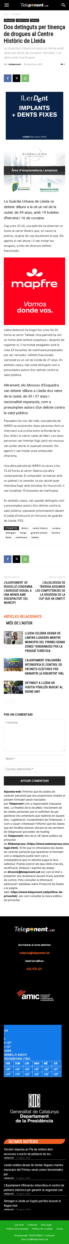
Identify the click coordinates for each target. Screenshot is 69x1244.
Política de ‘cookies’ (42, 1228)
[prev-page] (6, 701)
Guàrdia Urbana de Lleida (29, 201)
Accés (60, 1228)
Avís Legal (46, 1224)
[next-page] (12, 701)
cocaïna (56, 528)
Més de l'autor (19, 623)
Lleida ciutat (22, 20)
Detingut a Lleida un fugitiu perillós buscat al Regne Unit (44, 687)
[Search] (63, 5)
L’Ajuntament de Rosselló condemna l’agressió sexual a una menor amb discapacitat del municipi (18, 592)
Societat (16, 14)
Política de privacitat (17, 1228)
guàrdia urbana (39, 532)
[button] (6, 5)
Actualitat (9, 20)
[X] (16, 78)
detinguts (11, 532)
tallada (35, 537)
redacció (9, 1157)
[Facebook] (8, 78)
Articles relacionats (23, 616)
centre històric (40, 528)
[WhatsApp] (25, 78)
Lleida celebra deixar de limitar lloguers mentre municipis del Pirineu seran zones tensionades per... (33, 1169)
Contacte (32, 1224)
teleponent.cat (30, 871)
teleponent (14, 64)
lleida (8, 537)
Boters (24, 528)
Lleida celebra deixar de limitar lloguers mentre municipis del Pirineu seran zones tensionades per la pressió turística (45, 642)
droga (23, 532)
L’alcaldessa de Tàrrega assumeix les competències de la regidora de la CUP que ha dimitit (50, 590)
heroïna (56, 532)
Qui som (19, 1224)
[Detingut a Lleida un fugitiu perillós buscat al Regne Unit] (13, 687)
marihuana (21, 537)
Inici (6, 14)
